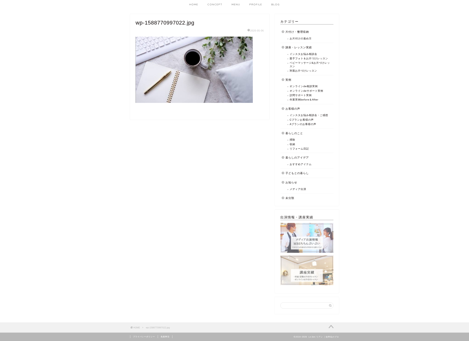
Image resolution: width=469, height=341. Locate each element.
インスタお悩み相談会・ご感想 (309, 115)
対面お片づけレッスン (303, 70)
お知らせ (291, 182)
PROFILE (255, 4)
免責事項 (165, 337)
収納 (292, 144)
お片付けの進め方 (301, 38)
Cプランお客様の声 (302, 119)
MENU (236, 4)
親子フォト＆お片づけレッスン (309, 58)
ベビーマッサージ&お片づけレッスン (310, 65)
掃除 (292, 139)
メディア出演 (298, 189)
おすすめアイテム (301, 164)
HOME (193, 4)
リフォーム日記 (299, 148)
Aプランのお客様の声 (303, 124)
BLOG (275, 4)
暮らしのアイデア (297, 157)
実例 (288, 79)
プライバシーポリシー (144, 337)
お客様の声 (292, 108)
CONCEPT (214, 4)
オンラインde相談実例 (304, 86)
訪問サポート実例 (301, 95)
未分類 (289, 198)
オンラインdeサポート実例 (306, 91)
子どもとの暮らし (297, 173)
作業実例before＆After (304, 99)
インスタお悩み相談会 (303, 54)
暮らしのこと (294, 133)
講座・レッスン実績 (298, 47)
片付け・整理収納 (297, 31)
